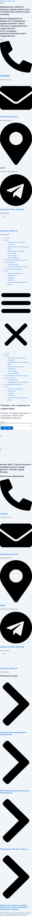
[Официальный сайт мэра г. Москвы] (16, 845)
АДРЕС (2, 168)
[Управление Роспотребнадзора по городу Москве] (16, 729)
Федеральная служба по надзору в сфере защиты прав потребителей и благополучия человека (14, 907)
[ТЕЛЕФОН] (16, 72)
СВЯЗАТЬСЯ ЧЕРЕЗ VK (9, 231)
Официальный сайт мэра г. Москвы (13, 849)
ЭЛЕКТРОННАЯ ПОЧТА (9, 117)
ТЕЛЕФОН (5, 76)
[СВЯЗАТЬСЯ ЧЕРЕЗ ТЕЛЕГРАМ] (16, 206)
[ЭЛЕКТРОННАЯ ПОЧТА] (16, 113)
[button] (16, 319)
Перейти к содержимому (7, 1)
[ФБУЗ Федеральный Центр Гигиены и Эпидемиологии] (16, 787)
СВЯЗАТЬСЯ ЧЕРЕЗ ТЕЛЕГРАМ (12, 209)
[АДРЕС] (16, 164)
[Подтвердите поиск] (3, 428)
